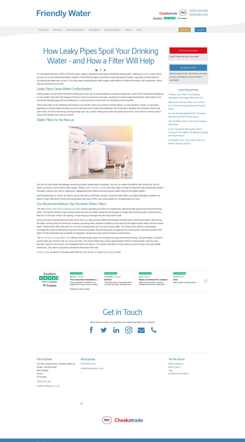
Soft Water (94, 29)
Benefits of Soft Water (178, 373)
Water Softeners (175, 363)
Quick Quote (109, 252)
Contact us (41, 252)
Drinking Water (112, 29)
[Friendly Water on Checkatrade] (129, 420)
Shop (139, 29)
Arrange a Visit (188, 67)
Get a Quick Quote (188, 50)
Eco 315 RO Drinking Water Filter (56, 237)
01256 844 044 (198, 14)
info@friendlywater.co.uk (48, 386)
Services (57, 29)
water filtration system (96, 187)
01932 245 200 (198, 11)
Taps (170, 370)
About (128, 29)
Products (43, 29)
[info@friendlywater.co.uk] (153, 331)
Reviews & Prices (74, 29)
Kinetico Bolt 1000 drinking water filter (62, 209)
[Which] (107, 420)
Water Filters (45, 120)
